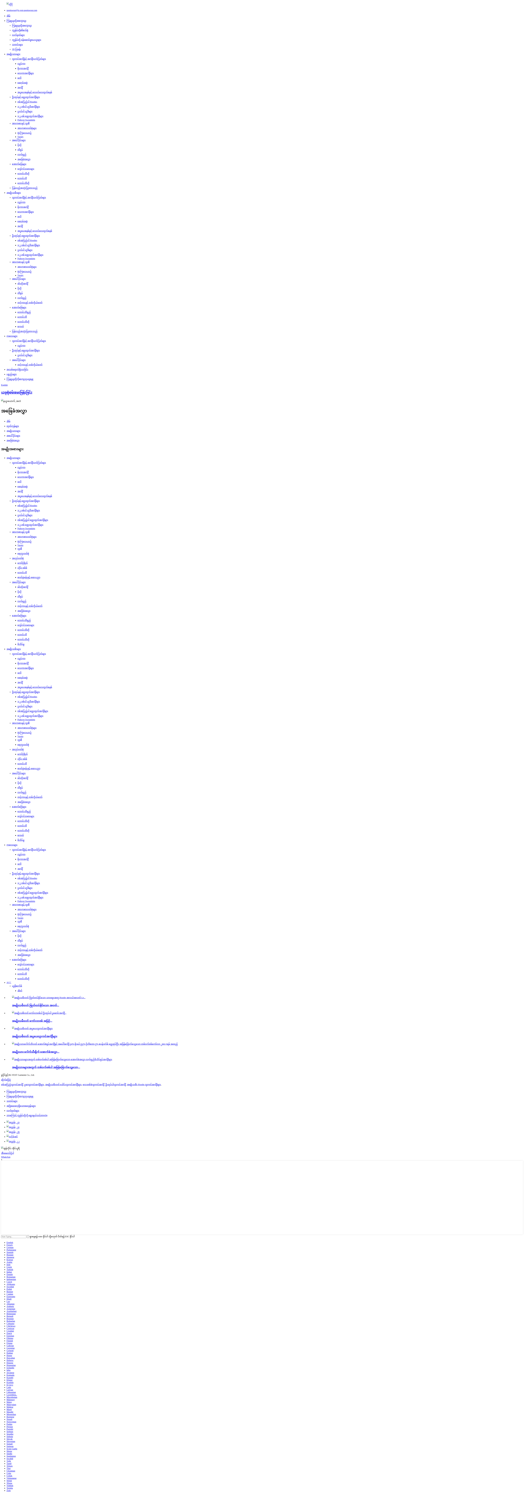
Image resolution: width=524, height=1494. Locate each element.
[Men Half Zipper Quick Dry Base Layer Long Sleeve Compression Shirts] (62, 1059)
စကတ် (20, 326)
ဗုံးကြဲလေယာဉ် (24, 133)
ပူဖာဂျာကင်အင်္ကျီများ (34, 1084)
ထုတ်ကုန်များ (13, 426)
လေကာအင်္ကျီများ (25, 73)
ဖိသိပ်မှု (20, 644)
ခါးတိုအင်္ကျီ (22, 283)
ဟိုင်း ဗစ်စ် (22, 568)
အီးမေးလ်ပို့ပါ (7, 1153)
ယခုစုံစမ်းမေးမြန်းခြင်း (16, 392)
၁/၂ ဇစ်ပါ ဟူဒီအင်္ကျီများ (28, 106)
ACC (9, 982)
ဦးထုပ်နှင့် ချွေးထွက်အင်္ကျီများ (26, 97)
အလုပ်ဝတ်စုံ (18, 558)
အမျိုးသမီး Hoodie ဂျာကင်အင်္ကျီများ (144, 1084)
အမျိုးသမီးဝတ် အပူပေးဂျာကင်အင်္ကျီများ (34, 1036)
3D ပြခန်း (16, 49)
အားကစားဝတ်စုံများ (27, 128)
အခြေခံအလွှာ (23, 159)
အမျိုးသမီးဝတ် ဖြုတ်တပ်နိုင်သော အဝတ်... (35, 1005)
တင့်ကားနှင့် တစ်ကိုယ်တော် (29, 302)
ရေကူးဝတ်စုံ (23, 553)
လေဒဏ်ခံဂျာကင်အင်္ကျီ (93, 1084)
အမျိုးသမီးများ (14, 193)
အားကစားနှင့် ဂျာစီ (21, 123)
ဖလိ (19, 78)
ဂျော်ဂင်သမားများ (25, 169)
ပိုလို (19, 145)
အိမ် (8, 16)
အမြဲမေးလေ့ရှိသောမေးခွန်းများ (21, 1106)
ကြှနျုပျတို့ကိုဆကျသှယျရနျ (20, 379)
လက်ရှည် (21, 154)
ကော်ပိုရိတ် (22, 563)
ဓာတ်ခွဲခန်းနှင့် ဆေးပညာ (28, 577)
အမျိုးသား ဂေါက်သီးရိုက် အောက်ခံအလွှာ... (35, 1051)
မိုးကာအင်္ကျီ (23, 68)
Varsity (20, 137)
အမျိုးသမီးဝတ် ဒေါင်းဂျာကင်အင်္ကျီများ (63, 1084)
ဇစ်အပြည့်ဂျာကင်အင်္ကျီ (12, 1084)
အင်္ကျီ (20, 87)
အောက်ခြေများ (19, 164)
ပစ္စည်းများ (12, 374)
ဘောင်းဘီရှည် (24, 312)
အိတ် (19, 991)
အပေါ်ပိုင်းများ (19, 140)
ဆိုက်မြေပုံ (6, 1080)
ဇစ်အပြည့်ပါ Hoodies (27, 102)
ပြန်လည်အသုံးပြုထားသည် (25, 188)
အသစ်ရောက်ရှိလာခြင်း (17, 369)
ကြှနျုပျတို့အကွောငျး (16, 21)
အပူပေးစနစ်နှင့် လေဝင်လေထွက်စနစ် (34, 92)
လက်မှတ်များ (18, 35)
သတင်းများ (17, 44)
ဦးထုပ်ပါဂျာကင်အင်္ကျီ (115, 1084)
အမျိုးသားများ (13, 54)
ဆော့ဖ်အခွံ (22, 83)
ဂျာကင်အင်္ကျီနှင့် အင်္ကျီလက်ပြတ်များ (29, 59)
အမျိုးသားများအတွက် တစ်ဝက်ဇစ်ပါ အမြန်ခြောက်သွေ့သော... (46, 1067)
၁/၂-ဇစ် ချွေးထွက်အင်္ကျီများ (30, 116)
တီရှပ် (20, 150)
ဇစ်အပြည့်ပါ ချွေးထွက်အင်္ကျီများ (32, 520)
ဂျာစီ (19, 549)
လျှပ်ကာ (21, 63)
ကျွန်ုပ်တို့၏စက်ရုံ (20, 30)
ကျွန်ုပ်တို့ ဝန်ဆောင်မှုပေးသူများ (26, 40)
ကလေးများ (12, 336)
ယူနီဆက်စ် (17, 986)
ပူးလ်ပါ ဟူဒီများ (24, 111)
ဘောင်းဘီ (22, 178)
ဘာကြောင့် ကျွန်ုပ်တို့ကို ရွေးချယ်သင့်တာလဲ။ (27, 1115)
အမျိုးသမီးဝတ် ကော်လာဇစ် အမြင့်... (32, 1020)
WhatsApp (5, 1157)
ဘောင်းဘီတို (23, 173)
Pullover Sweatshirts (26, 120)
